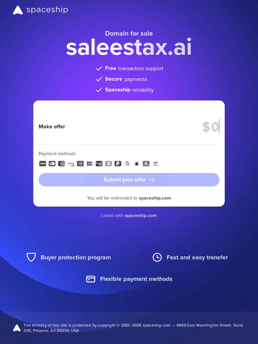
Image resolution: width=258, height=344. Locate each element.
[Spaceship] (40, 10)
